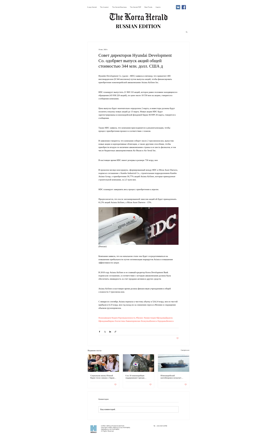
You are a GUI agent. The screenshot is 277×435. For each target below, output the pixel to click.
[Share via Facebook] (99, 332)
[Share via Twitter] (105, 332)
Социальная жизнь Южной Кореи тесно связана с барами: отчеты (103, 376)
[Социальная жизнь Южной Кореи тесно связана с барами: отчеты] (103, 363)
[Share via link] (115, 332)
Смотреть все (185, 350)
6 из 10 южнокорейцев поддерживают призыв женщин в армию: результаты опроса (138, 376)
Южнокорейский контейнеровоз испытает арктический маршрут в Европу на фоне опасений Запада (171, 376)
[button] (187, 32)
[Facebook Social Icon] (184, 7)
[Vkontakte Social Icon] (178, 7)
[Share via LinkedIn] (110, 332)
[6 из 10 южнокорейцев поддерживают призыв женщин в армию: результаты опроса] (138, 363)
